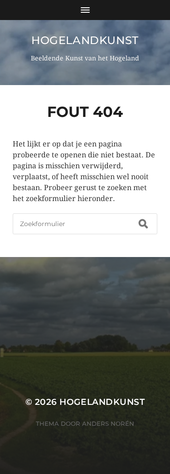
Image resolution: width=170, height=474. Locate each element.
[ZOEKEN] (143, 224)
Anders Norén (108, 423)
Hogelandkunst (85, 40)
